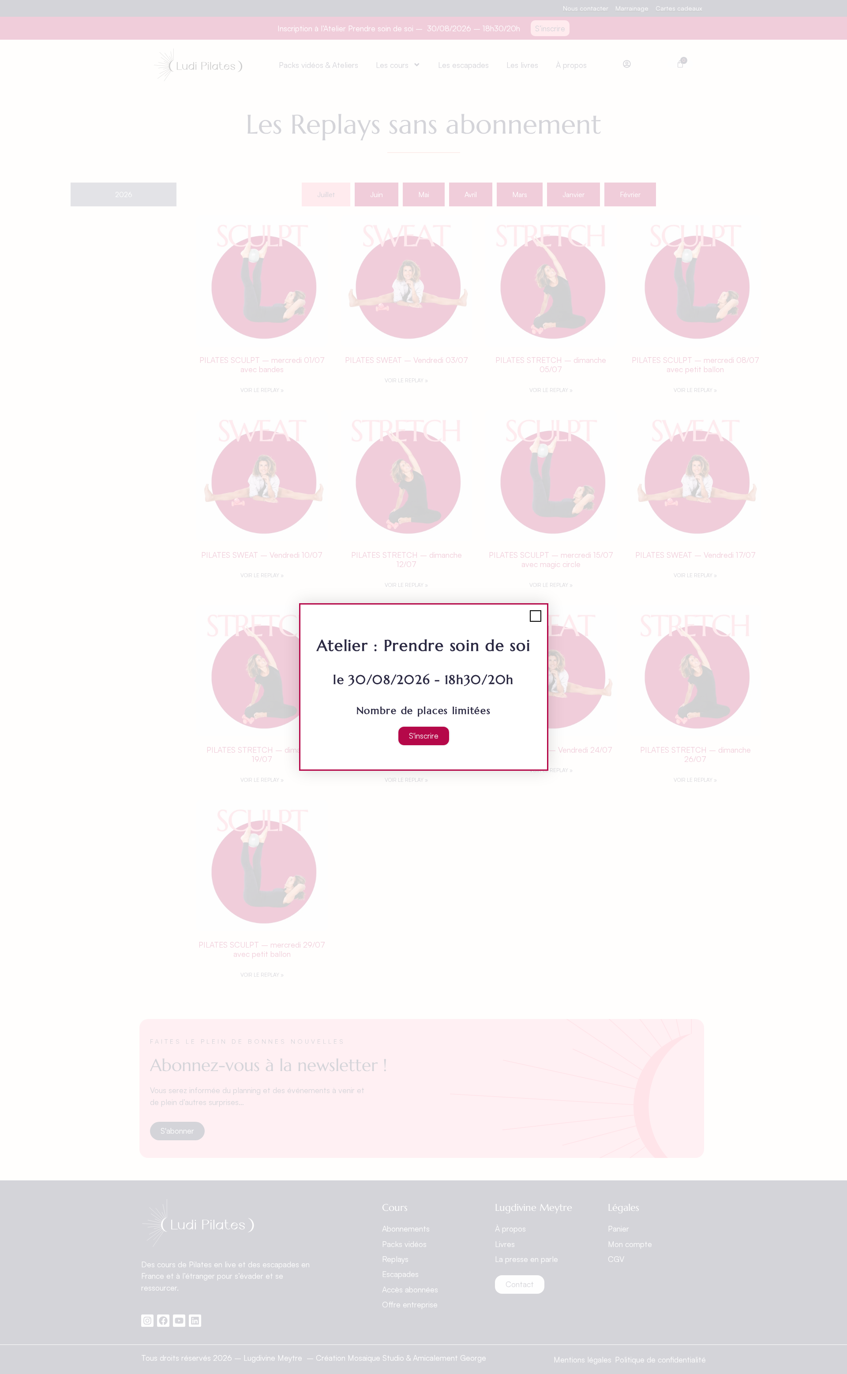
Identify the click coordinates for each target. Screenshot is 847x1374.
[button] (536, 616)
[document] (423, 687)
